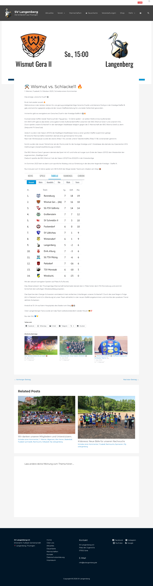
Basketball (68, 439)
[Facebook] (127, 3)
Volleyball (45, 442)
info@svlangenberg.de (88, 563)
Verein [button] (60, 13)
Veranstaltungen (109, 13)
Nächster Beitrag (131, 380)
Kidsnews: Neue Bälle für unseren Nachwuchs (101, 441)
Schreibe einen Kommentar (66, 91)
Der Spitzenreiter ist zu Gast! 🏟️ (35, 356)
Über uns (50, 543)
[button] (140, 2)
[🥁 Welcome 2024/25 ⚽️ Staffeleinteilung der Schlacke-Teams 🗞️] (111, 345)
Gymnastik (28, 442)
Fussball (36, 91)
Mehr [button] (131, 13)
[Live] (140, 13)
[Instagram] (130, 3)
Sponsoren (119, 444)
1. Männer (28, 91)
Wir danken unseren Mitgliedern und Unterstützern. (45, 436)
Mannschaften (75, 13)
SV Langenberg (26, 12)
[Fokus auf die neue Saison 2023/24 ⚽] (76, 345)
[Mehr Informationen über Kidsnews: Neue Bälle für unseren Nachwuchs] (106, 417)
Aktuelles (49, 13)
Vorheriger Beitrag (22, 380)
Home (49, 540)
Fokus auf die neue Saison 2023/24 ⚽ (73, 356)
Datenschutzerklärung (56, 557)
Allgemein (51, 439)
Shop (122, 13)
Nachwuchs (37, 442)
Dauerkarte (93, 13)
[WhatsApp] (133, 3)
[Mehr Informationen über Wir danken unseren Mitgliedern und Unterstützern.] (46, 415)
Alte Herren (59, 439)
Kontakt (50, 554)
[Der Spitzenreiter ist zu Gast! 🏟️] (40, 345)
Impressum (51, 560)
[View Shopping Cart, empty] (147, 2)
